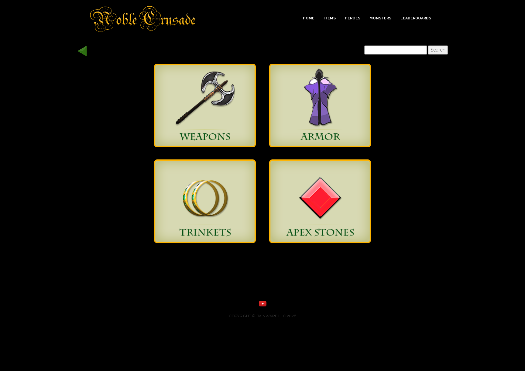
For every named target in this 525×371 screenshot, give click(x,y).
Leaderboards (415, 18)
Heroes (352, 18)
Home (308, 18)
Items (330, 18)
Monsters (380, 18)
